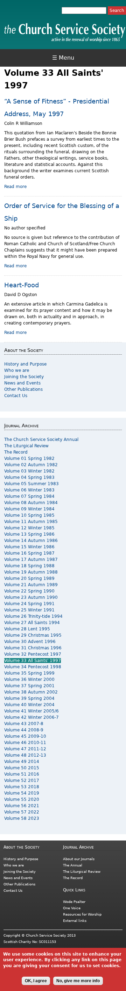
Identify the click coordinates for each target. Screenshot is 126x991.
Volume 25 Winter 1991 (29, 610)
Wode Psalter (74, 902)
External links (74, 921)
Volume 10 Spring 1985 (29, 515)
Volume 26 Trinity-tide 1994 (33, 616)
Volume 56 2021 (21, 805)
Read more (15, 186)
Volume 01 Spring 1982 (29, 458)
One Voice (71, 908)
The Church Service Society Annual (41, 439)
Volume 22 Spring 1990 (29, 591)
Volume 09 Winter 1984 (29, 509)
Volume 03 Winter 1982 (29, 471)
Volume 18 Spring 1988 (29, 565)
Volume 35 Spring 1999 (29, 673)
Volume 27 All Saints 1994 (32, 622)
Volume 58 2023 (21, 818)
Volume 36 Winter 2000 (29, 679)
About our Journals (78, 859)
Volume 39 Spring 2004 (29, 698)
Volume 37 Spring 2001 (29, 685)
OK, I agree (36, 980)
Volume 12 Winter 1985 (29, 527)
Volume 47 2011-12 (25, 748)
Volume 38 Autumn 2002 (31, 692)
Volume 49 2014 (21, 761)
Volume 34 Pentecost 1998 (32, 666)
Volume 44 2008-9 (23, 730)
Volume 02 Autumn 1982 (31, 464)
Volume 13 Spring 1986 (29, 534)
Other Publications (23, 389)
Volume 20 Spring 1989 (29, 578)
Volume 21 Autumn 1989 (31, 584)
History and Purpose (25, 364)
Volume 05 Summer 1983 (31, 483)
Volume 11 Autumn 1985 (31, 521)
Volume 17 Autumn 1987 (31, 559)
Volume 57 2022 (21, 812)
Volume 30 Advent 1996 (30, 641)
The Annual (72, 865)
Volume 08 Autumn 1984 (31, 502)
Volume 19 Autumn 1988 (31, 572)
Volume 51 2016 (21, 774)
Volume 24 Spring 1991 (29, 603)
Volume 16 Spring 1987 (29, 553)
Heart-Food (21, 285)
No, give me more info (78, 980)
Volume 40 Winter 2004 (29, 704)
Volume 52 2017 (21, 780)
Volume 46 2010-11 (25, 742)
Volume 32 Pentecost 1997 (32, 654)
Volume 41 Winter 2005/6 (31, 711)
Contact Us (15, 395)
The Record (16, 452)
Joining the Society (24, 376)
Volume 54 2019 (21, 793)
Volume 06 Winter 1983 (29, 490)
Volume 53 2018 (21, 786)
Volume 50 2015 (21, 767)
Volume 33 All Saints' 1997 (32, 660)
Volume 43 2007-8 (23, 723)
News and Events (22, 383)
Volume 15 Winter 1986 (29, 546)
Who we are (16, 370)
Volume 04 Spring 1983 (29, 477)
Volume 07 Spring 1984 (29, 496)
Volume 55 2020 (21, 799)
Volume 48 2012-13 (25, 755)
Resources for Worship (82, 914)
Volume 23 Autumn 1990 (31, 597)
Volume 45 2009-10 (25, 736)
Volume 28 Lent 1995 (27, 629)
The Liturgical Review (26, 445)
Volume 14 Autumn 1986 (31, 540)
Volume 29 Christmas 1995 (33, 635)
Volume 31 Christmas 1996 (33, 647)
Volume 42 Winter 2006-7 (31, 717)
